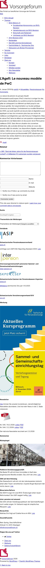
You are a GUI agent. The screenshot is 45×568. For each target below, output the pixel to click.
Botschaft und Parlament (22, 33)
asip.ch (2, 245)
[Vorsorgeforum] (21, 9)
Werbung (12, 73)
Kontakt (11, 63)
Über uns (7, 60)
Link (39, 249)
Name (31, 179)
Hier (1, 404)
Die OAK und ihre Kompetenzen (20, 43)
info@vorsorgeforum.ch (9, 527)
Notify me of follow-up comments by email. (19, 191)
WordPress (13, 561)
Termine (7, 50)
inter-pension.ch (6, 269)
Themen (7, 20)
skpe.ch (3, 282)
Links (6, 55)
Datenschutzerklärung (12, 546)
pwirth (16, 89)
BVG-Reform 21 (14, 23)
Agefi (4, 142)
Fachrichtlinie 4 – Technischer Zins (21, 45)
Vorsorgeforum (7, 559)
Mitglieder (8, 58)
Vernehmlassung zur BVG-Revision (26, 30)
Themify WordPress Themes (29, 561)
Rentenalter (13, 40)
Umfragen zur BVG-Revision (23, 35)
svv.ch (2, 298)
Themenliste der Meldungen (10, 224)
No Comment (9, 53)
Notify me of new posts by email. (15, 195)
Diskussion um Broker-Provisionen (21, 48)
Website (32, 187)
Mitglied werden (14, 68)
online (17, 425)
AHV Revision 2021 (16, 38)
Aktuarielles (24, 89)
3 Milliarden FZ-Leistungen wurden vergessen (23, 154)
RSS (1, 14)
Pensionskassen (36, 89)
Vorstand (12, 65)
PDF (22, 425)
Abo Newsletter (14, 70)
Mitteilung (4, 286)
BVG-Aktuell (8, 18)
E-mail (31, 183)
